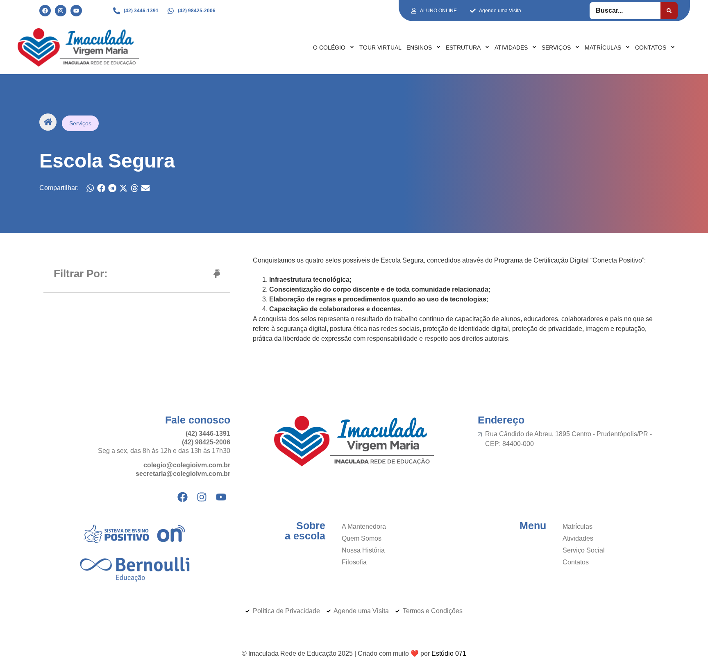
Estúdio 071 (448, 653)
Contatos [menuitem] (650, 47)
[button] (90, 188)
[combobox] (625, 10)
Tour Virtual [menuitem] (380, 47)
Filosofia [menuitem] (354, 562)
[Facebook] (45, 10)
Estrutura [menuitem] (463, 47)
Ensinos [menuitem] (419, 47)
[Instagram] (60, 10)
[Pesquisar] (669, 10)
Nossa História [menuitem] (363, 550)
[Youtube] (76, 10)
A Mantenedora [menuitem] (364, 526)
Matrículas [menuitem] (603, 47)
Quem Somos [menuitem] (361, 538)
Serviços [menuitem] (556, 47)
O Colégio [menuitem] (329, 47)
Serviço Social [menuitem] (584, 550)
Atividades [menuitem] (511, 47)
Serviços (80, 123)
